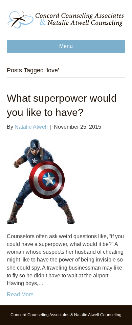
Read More (20, 294)
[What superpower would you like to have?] (41, 181)
